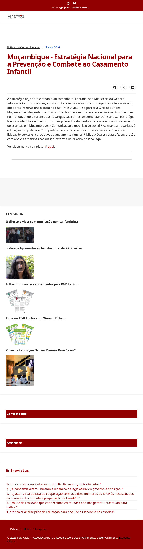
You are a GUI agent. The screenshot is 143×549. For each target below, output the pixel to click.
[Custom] (74, 3)
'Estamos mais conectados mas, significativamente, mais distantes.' (53, 484)
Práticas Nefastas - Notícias (23, 47)
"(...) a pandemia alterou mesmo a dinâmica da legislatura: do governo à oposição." (64, 489)
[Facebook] (115, 87)
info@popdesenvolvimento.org (72, 7)
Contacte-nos (16, 414)
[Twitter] (123, 87)
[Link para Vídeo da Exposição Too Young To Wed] (71, 370)
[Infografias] (71, 334)
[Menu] (133, 17)
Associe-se (14, 443)
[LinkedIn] (132, 87)
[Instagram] (68, 3)
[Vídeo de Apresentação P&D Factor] (71, 266)
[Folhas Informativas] (71, 301)
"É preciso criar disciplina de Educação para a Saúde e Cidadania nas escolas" (60, 512)
